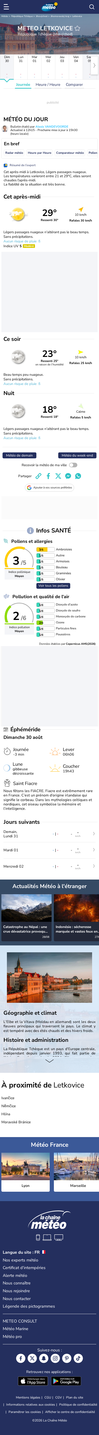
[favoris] (77, 28)
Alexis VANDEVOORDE (51, 127)
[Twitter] (32, 1358)
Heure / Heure (48, 84)
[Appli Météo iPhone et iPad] (33, 1381)
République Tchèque (22, 16)
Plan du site (74, 1397)
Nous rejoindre (16, 1291)
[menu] (7, 7)
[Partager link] (38, 476)
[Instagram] (55, 1358)
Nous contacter (17, 1298)
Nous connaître (17, 1283)
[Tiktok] (78, 1358)
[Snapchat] (43, 1358)
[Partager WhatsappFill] (78, 476)
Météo (4, 16)
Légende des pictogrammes (29, 1306)
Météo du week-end (77, 455)
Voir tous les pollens (53, 585)
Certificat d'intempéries (24, 1267)
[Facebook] (20, 1358)
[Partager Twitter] (58, 476)
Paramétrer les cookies (25, 1412)
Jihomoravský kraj (60, 16)
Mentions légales (28, 1397)
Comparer (74, 84)
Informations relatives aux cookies (30, 1404)
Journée (23, 84)
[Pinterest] (66, 1358)
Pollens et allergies (31, 541)
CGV (58, 1397)
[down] (49, 1061)
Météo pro (12, 1336)
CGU (47, 1397)
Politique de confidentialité (78, 1404)
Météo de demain (19, 455)
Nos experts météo (20, 1260)
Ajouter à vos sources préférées (52, 487)
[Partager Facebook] (48, 476)
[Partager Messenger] (68, 476)
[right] (94, 65)
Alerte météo (15, 1275)
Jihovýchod (41, 16)
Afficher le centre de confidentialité (70, 1412)
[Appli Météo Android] (66, 1381)
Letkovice (77, 16)
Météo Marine (15, 1328)
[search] (92, 7)
